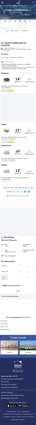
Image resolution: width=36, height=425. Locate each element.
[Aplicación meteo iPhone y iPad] (12, 406)
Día (7, 31)
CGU (19, 411)
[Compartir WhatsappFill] (29, 192)
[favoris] (30, 10)
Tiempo (2, 5)
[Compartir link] (14, 192)
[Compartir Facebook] (18, 192)
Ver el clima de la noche (26, 73)
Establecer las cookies (9, 416)
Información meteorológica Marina (12, 395)
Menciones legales (11, 411)
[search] (33, 2)
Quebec (10, 5)
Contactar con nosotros (8, 385)
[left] (1, 23)
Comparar (25, 31)
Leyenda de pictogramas (9, 387)
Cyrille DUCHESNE (20, 48)
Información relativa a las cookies (12, 414)
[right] (34, 23)
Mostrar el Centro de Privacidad (25, 416)
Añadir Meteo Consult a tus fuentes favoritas (19, 195)
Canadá (6, 5)
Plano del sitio (25, 411)
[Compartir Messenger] (25, 192)
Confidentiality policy (28, 414)
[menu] (2, 2)
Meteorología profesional (9, 398)
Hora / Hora (14, 31)
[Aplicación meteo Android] (24, 406)
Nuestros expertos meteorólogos (12, 379)
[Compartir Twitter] (21, 192)
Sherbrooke (15, 5)
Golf (18, 290)
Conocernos (5, 382)
